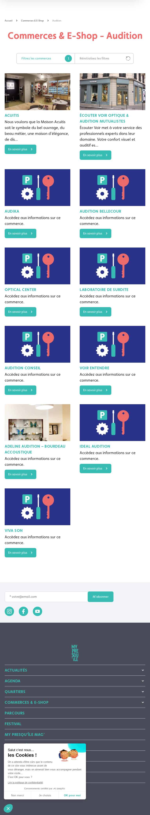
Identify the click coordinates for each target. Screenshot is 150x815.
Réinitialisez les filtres (94, 58)
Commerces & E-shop (26, 702)
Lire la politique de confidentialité (25, 782)
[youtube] (37, 611)
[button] (8, 808)
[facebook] (23, 611)
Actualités (16, 670)
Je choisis (45, 795)
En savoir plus (17, 149)
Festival (13, 723)
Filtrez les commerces (45, 58)
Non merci (17, 795)
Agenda (13, 681)
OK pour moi (72, 795)
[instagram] (9, 611)
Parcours (15, 713)
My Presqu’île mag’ (25, 734)
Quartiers (15, 691)
